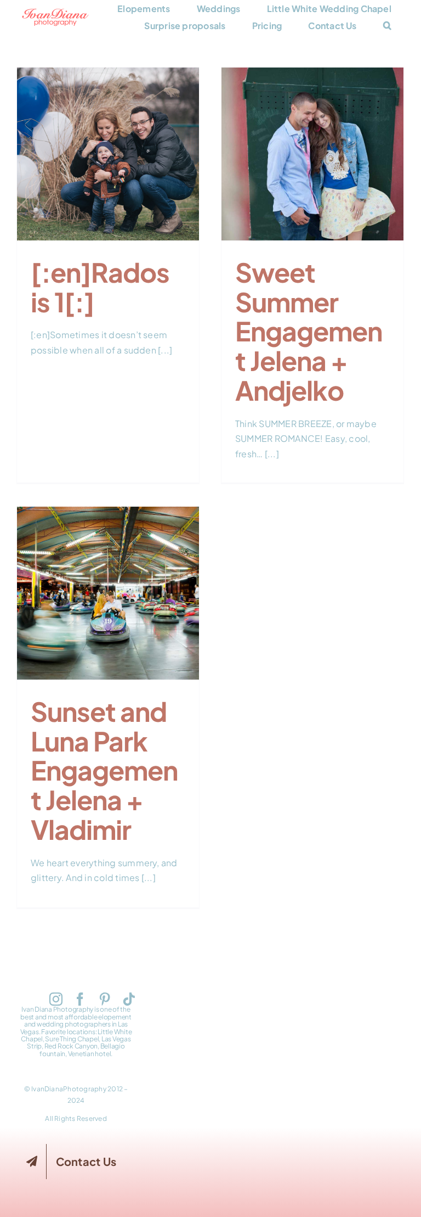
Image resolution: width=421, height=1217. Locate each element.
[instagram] (55, 999)
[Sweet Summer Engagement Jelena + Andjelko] (312, 154)
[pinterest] (104, 999)
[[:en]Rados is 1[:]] (108, 154)
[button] (387, 25)
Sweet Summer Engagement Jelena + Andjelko (312, 128)
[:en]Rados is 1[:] (108, 143)
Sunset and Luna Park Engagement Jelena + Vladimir (108, 567)
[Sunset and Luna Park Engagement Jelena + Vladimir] (108, 593)
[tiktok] (128, 999)
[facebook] (80, 999)
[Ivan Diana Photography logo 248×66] (55, 12)
